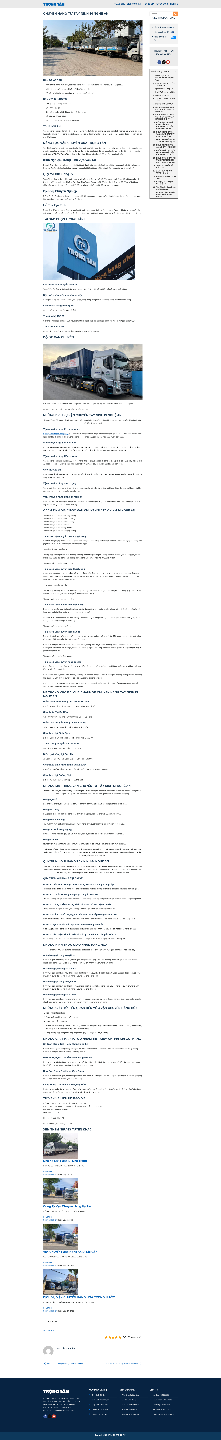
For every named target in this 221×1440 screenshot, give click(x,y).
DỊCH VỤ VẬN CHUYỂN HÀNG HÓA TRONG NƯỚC (79, 1297)
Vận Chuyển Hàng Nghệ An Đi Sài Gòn (70, 1252)
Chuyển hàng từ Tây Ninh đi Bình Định (122, 1363)
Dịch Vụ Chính (134, 4)
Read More (47, 1171)
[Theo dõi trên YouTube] (168, 62)
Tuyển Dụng (162, 4)
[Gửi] (175, 14)
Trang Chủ (119, 4)
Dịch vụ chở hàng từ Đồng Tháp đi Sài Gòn (65, 1363)
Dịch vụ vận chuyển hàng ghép (55, 434)
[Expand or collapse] (175, 71)
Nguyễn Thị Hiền (50, 1174)
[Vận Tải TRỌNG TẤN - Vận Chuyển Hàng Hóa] (54, 4)
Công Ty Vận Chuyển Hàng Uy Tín (67, 1206)
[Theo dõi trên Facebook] (159, 62)
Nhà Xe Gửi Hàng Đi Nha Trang (65, 1161)
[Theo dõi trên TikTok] (164, 62)
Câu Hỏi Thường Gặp (99, 1414)
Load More (51, 1321)
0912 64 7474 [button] (48, 1330)
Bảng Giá (149, 4)
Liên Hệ (174, 4)
